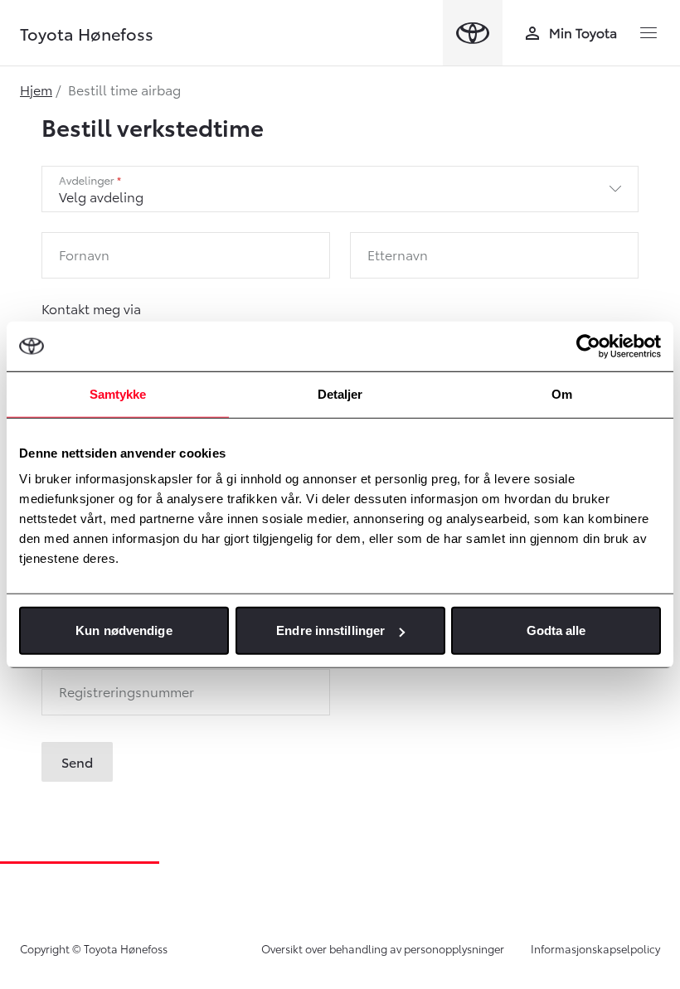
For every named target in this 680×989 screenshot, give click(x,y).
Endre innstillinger (330, 630)
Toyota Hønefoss (86, 33)
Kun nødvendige (123, 630)
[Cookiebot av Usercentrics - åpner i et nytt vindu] (588, 345)
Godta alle (556, 630)
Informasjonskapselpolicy (595, 948)
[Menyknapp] (648, 33)
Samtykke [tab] (118, 393)
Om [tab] (561, 393)
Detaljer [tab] (340, 393)
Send (77, 761)
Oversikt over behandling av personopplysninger (382, 948)
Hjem (36, 89)
